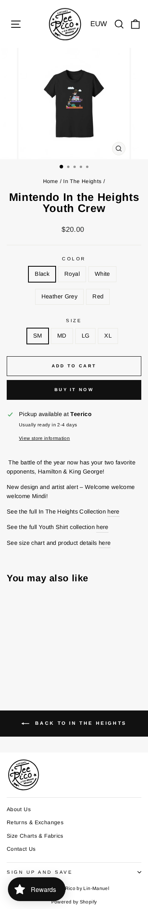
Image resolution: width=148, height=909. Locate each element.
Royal (72, 274)
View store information (44, 438)
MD (62, 335)
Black (42, 274)
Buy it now (74, 389)
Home (50, 181)
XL (108, 335)
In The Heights (82, 181)
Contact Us (21, 849)
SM (37, 335)
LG (86, 335)
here (113, 511)
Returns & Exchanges (35, 822)
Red (97, 296)
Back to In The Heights (79, 723)
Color (74, 258)
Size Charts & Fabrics (35, 836)
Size (74, 320)
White (102, 274)
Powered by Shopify (74, 902)
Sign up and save (40, 872)
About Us (19, 809)
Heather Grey (59, 296)
